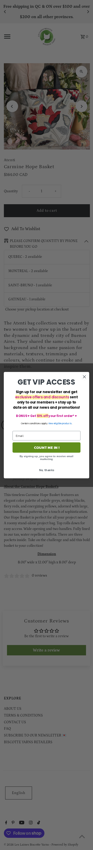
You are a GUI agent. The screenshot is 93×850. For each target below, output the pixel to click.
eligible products (63, 423)
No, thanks (46, 470)
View (50, 423)
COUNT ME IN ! (46, 447)
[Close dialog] (84, 376)
